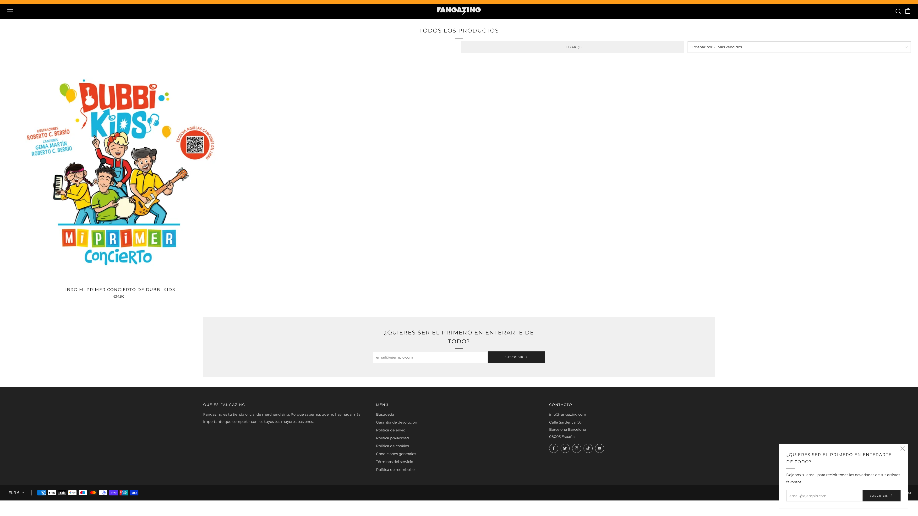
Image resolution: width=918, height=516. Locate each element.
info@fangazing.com (567, 414)
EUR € (14, 493)
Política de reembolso (395, 469)
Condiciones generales (396, 454)
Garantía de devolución (396, 422)
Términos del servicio (394, 461)
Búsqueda (385, 414)
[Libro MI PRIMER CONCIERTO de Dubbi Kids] (118, 171)
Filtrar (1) (572, 47)
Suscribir (514, 357)
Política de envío (390, 430)
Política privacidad (392, 438)
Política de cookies (392, 446)
